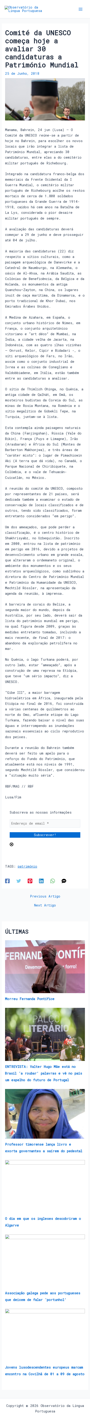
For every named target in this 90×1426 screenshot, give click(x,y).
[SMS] (64, 880)
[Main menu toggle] (80, 9)
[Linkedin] (41, 880)
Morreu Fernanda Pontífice (29, 999)
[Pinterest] (30, 880)
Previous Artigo (45, 896)
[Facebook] (7, 880)
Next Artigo (45, 905)
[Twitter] (18, 880)
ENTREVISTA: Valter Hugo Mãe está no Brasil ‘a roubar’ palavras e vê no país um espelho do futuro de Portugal (43, 1073)
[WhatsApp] (52, 880)
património (27, 866)
